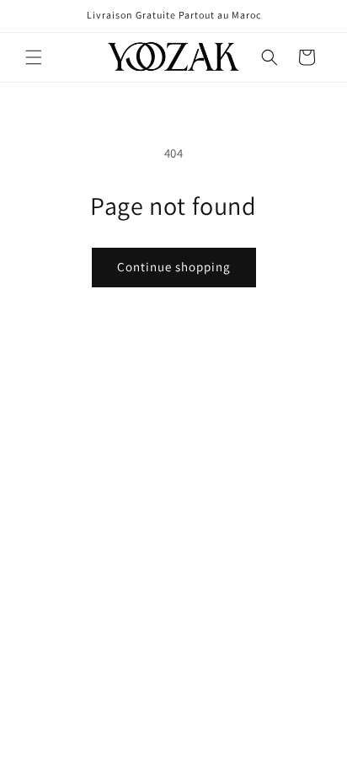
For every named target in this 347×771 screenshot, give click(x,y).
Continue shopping (174, 267)
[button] (33, 57)
